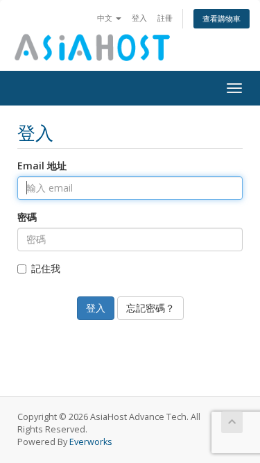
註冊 (165, 17)
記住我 (45, 268)
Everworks (90, 442)
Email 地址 (42, 165)
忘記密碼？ (150, 307)
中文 (105, 17)
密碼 (27, 217)
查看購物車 (221, 18)
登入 (139, 17)
